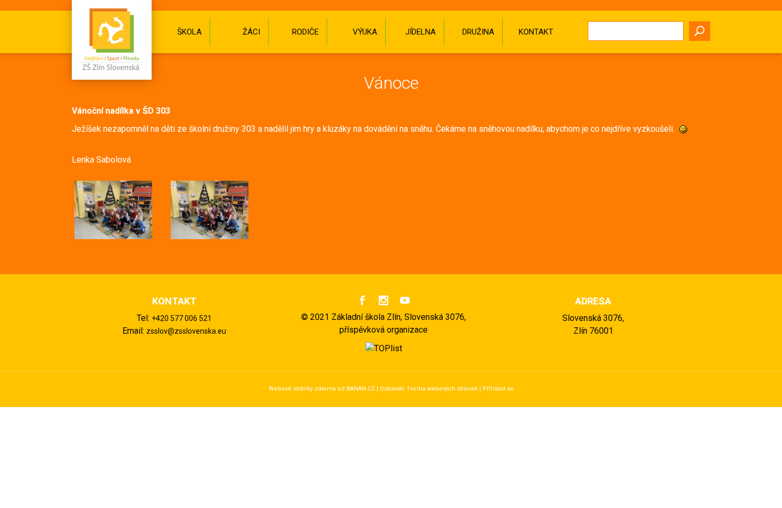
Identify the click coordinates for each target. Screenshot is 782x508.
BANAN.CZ (360, 388)
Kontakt (536, 32)
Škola (189, 32)
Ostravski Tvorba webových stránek (429, 388)
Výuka (365, 32)
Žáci (251, 32)
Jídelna (420, 32)
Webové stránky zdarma (302, 388)
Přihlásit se (498, 388)
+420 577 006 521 (182, 318)
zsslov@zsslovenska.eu (186, 331)
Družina (478, 32)
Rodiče (305, 32)
